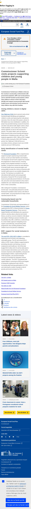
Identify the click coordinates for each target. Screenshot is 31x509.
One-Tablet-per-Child (7, 114)
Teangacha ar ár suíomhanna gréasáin (11, 467)
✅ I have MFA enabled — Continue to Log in (12, 16)
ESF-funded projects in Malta (8, 280)
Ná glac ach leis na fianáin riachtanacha (18, 505)
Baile (2, 59)
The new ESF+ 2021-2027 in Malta (11, 236)
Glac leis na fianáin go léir (15, 500)
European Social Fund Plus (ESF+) (10, 294)
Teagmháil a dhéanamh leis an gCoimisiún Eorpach (14, 459)
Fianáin (3, 470)
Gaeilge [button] (27, 25)
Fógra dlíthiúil (4, 474)
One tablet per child (6, 285)
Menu (28, 32)
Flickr (18, 436)
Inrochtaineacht (5, 423)
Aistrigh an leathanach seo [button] (21, 53)
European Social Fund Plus (9, 421)
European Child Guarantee (8, 283)
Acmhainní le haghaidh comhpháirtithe (11, 464)
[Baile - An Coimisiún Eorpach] (12, 453)
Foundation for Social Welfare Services (14, 206)
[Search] (17, 24)
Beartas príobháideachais (7, 472)
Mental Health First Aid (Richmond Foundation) (13, 288)
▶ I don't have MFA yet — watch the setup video (15, 17)
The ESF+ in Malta (6, 277)
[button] (3, 300)
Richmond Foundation (10, 154)
